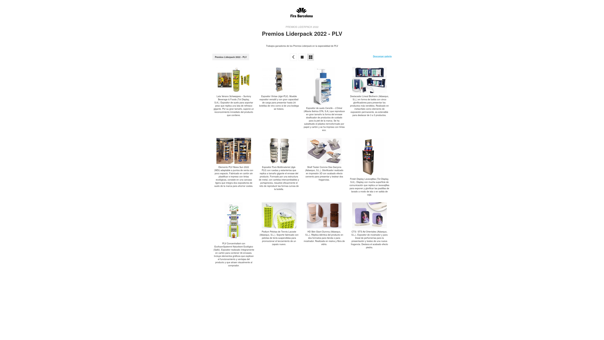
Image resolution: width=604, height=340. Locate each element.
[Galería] (302, 57)
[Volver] (293, 57)
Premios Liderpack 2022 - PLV (231, 57)
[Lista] (310, 57)
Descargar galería (382, 56)
